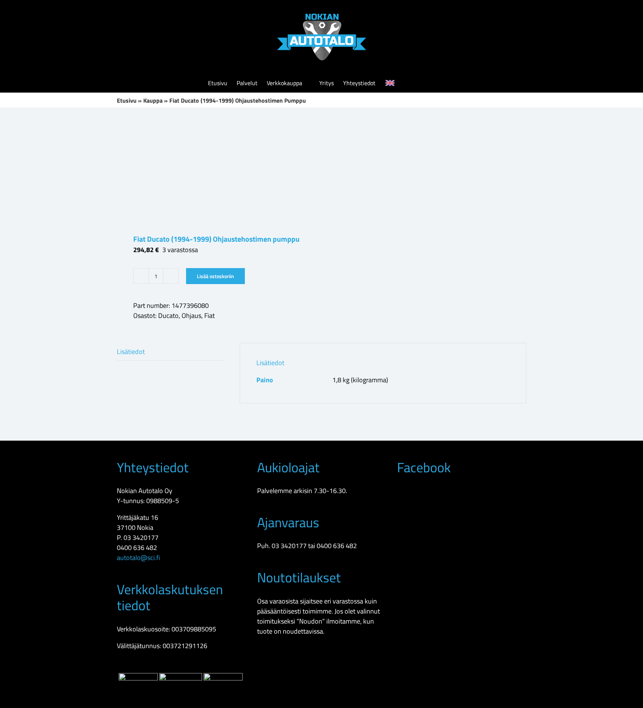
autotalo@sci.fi (138, 558)
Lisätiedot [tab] (131, 352)
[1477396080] (215, 170)
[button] (424, 83)
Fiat (209, 315)
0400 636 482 (137, 548)
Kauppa (153, 100)
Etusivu (127, 100)
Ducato (168, 315)
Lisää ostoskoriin (215, 276)
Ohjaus (191, 315)
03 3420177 (141, 537)
